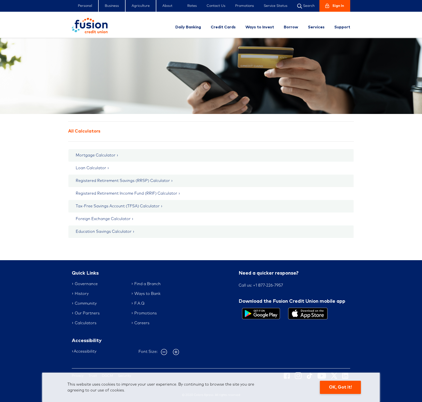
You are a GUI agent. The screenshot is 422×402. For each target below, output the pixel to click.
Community (86, 303)
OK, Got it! (340, 387)
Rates (192, 6)
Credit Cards (223, 27)
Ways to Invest (259, 27)
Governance (86, 284)
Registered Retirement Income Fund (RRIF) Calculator (126, 193)
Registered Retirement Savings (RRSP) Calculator (123, 181)
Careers (141, 323)
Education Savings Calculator (104, 232)
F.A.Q (139, 303)
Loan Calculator (91, 168)
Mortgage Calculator (96, 155)
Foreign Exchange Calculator (103, 219)
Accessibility (85, 351)
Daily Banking (188, 27)
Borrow (291, 27)
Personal (85, 6)
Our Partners (87, 313)
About (167, 6)
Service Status (275, 6)
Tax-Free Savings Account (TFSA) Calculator (118, 206)
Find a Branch (147, 284)
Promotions (244, 6)
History (82, 294)
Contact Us (216, 6)
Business (112, 6)
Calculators (85, 323)
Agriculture (141, 6)
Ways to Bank (147, 294)
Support (342, 27)
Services (316, 27)
